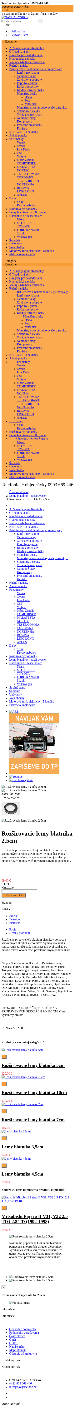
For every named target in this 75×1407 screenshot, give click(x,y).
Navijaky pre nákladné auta (25, 55)
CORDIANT (25, 177)
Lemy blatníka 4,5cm (22, 1174)
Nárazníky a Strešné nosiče (25, 215)
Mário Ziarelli (25, 160)
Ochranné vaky (26, 76)
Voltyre (21, 156)
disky (20, 201)
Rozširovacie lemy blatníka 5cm (33, 1065)
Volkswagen (24, 236)
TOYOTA (23, 226)
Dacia (28, 97)
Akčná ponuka (18, 135)
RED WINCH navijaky (23, 132)
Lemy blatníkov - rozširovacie (27, 212)
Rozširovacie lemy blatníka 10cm (34, 1092)
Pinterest (14, 922)
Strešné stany (17, 687)
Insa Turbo (23, 149)
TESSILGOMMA (28, 174)
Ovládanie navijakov (29, 114)
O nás (12, 1339)
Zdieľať (14, 915)
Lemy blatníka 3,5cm (22, 1146)
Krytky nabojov (26, 205)
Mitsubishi (31, 104)
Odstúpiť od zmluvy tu (23, 1353)
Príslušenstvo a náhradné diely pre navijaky (35, 69)
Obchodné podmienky (22, 1329)
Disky (13, 198)
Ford (27, 100)
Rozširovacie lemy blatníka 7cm (33, 1119)
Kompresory (24, 121)
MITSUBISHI (26, 222)
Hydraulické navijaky (22, 58)
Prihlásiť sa (17, 31)
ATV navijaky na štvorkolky (26, 48)
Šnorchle (14, 240)
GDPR (13, 1343)
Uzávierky (15, 243)
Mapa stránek (17, 1350)
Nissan (21, 219)
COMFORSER (26, 163)
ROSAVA (23, 188)
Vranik (21, 142)
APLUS (22, 195)
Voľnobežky (16, 247)
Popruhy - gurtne (27, 83)
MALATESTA (26, 167)
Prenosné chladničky (29, 125)
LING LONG (25, 191)
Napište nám (16, 1346)
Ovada (21, 146)
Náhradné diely (26, 118)
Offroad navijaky (19, 51)
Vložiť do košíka (13, 895)
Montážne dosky (27, 93)
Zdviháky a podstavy (29, 79)
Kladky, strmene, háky (30, 90)
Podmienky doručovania (24, 1332)
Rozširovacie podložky (23, 208)
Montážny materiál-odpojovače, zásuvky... (42, 107)
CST (20, 153)
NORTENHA (25, 184)
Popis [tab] (12, 929)
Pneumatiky (16, 139)
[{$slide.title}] (14, 711)
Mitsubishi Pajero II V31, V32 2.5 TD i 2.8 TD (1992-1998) (35, 1219)
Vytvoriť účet (18, 35)
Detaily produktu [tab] (19, 933)
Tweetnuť (15, 919)
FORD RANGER (28, 229)
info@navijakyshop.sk (23, 1387)
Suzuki (21, 233)
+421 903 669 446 (20, 1383)
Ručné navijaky (18, 65)
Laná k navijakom (28, 72)
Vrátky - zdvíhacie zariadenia (27, 62)
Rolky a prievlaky (28, 86)
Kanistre (22, 128)
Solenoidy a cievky (28, 111)
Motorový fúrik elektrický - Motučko (31, 250)
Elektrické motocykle (22, 254)
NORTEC (23, 170)
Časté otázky (17, 1336)
